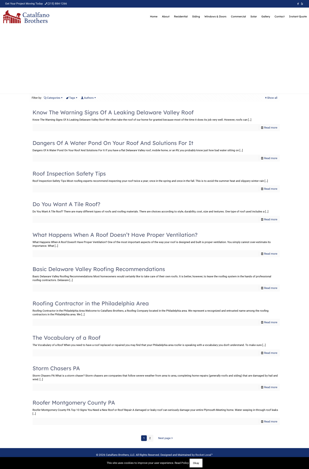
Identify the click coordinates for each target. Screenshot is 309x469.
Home (141, 64)
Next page (164, 438)
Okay (196, 463)
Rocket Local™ (204, 454)
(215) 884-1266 (57, 3)
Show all (272, 97)
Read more (270, 127)
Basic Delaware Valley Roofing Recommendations (99, 269)
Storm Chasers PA (56, 368)
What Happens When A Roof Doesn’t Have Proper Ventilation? (115, 234)
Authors (89, 97)
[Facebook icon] (298, 3)
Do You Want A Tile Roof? (66, 204)
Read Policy (182, 462)
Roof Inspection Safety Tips (69, 173)
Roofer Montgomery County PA (74, 402)
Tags (72, 97)
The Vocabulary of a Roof (66, 337)
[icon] (302, 3)
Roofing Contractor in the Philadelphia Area (91, 303)
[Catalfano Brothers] (26, 16)
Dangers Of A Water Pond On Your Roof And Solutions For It (113, 142)
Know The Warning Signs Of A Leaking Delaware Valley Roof (113, 112)
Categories (53, 97)
